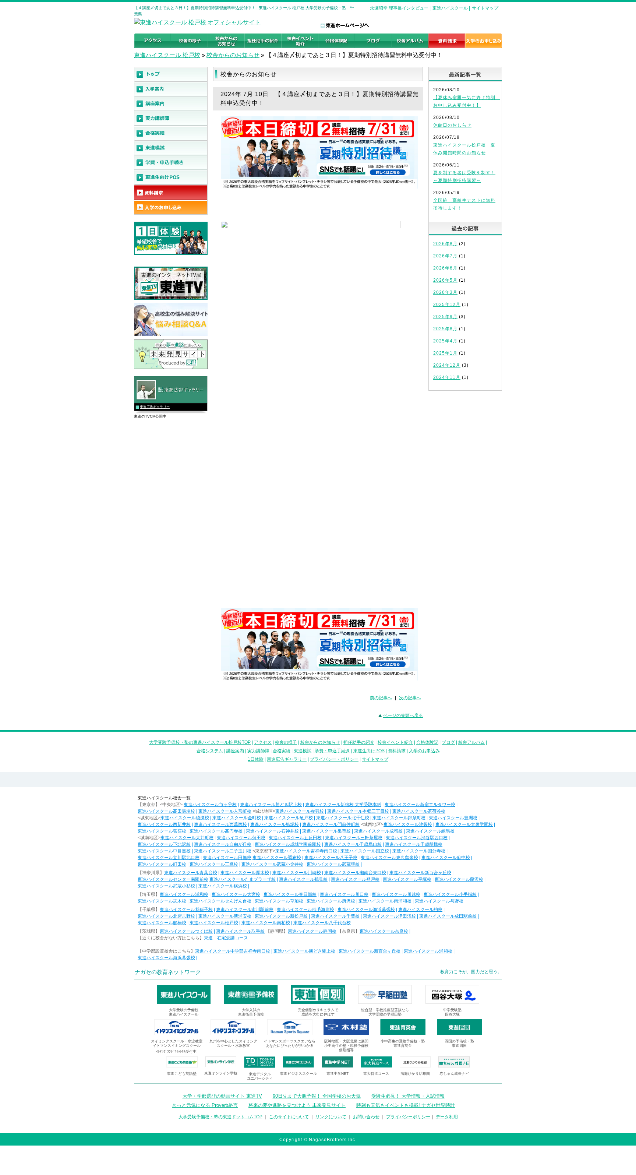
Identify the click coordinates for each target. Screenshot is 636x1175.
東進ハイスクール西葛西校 (220, 824)
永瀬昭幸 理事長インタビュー (399, 8)
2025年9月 (445, 316)
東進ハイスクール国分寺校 (418, 851)
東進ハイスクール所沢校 (331, 901)
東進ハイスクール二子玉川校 (222, 851)
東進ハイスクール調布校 (276, 857)
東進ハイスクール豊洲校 (453, 817)
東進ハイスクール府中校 (445, 857)
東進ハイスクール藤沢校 (459, 879)
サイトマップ (485, 8)
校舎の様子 (286, 742)
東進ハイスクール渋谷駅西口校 (417, 837)
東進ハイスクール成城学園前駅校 (288, 844)
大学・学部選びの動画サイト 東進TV (222, 1096)
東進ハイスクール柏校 (420, 909)
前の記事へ (381, 697)
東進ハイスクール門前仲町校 (331, 824)
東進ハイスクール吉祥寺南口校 (306, 851)
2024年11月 (446, 377)
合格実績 (281, 750)
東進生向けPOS (369, 750)
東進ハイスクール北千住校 (342, 817)
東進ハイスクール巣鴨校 (326, 831)
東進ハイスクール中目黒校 (164, 851)
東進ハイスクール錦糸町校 (398, 817)
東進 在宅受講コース (226, 937)
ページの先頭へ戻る (403, 715)
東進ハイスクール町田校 (162, 864)
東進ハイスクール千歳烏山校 (353, 844)
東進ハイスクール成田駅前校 (448, 916)
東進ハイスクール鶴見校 (303, 879)
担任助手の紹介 (358, 742)
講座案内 (235, 750)
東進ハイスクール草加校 (279, 901)
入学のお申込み (424, 750)
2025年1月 (445, 353)
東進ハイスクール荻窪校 (162, 831)
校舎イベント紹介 (395, 742)
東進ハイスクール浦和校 (184, 894)
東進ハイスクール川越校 (396, 894)
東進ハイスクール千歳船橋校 (413, 844)
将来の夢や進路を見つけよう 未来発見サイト (297, 1105)
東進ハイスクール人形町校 (224, 811)
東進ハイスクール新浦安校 (224, 916)
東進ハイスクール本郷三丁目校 (358, 811)
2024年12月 (446, 365)
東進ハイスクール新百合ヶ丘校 (420, 872)
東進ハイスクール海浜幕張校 (366, 909)
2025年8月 (445, 328)
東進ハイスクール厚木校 (244, 872)
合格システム (210, 750)
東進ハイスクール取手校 (240, 931)
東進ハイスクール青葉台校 (190, 872)
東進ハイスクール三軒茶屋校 (353, 837)
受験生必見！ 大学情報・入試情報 (408, 1096)
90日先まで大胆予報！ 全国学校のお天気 (317, 1096)
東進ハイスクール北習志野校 (166, 916)
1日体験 (256, 759)
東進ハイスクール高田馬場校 (166, 811)
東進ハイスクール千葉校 (335, 916)
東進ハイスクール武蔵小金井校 (272, 864)
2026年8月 (445, 243)
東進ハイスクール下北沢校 (164, 844)
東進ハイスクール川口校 (344, 894)
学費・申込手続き (332, 750)
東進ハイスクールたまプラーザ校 (242, 879)
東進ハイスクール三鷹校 (214, 864)
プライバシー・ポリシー (334, 759)
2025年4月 (445, 341)
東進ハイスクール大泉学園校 (464, 824)
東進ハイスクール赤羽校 (299, 811)
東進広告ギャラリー (155, 407)
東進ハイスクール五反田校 (295, 837)
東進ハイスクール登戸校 (355, 879)
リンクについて (330, 1116)
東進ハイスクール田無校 (227, 857)
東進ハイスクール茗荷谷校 (418, 811)
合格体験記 (427, 742)
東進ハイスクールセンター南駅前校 (173, 879)
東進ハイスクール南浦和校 (384, 901)
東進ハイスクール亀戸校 (288, 817)
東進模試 (302, 750)
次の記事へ (410, 697)
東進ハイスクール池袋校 (408, 824)
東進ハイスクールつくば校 (186, 931)
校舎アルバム (471, 742)
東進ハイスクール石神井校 (272, 831)
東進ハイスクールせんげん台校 (220, 901)
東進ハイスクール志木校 (162, 901)
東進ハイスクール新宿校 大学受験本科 (343, 804)
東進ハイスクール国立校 (364, 851)
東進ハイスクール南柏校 (265, 922)
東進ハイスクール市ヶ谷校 (210, 804)
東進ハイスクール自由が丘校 (222, 844)
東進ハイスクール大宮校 (236, 894)
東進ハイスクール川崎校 (296, 872)
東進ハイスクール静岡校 (312, 931)
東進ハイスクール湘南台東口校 (355, 872)
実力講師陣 (258, 750)
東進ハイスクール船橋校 (162, 922)
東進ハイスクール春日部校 (290, 894)
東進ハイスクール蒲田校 (241, 837)
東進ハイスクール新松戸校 (281, 916)
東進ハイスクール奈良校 (384, 931)
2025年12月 (446, 304)
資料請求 (397, 750)
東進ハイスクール (450, 8)
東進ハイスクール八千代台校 (322, 922)
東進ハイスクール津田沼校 (389, 916)
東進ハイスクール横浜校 (222, 886)
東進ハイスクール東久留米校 (389, 857)
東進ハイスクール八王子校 (330, 857)
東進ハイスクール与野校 (439, 901)
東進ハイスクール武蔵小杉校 (166, 886)
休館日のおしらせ (452, 125)
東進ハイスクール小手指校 (450, 894)
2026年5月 (445, 280)
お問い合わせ (366, 1116)
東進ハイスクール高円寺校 (216, 831)
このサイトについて (289, 1116)
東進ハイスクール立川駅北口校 (168, 857)
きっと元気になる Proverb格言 (205, 1105)
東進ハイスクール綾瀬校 (184, 817)
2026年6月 (445, 268)
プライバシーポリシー (408, 1116)
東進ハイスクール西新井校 (164, 824)
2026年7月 (445, 255)
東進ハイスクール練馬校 (430, 831)
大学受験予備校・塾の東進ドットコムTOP (220, 1116)
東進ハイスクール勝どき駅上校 (271, 804)
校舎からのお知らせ (232, 55)
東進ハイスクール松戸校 (214, 922)
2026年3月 (445, 292)
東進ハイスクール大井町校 (186, 837)
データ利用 (447, 1116)
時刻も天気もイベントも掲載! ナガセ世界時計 (405, 1105)
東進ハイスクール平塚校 (407, 879)
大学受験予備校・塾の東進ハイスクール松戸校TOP (200, 742)
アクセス (263, 742)
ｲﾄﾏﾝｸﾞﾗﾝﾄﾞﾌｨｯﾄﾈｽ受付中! (177, 1051)
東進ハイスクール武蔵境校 (333, 864)
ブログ (448, 742)
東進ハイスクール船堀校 (274, 824)
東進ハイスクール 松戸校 (167, 55)
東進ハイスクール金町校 (236, 817)
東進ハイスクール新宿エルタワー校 (420, 804)
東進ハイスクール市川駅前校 (244, 909)
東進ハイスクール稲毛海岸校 (305, 909)
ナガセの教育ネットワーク (168, 972)
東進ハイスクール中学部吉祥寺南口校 (232, 951)
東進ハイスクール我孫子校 (186, 909)
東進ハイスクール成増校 (378, 831)
